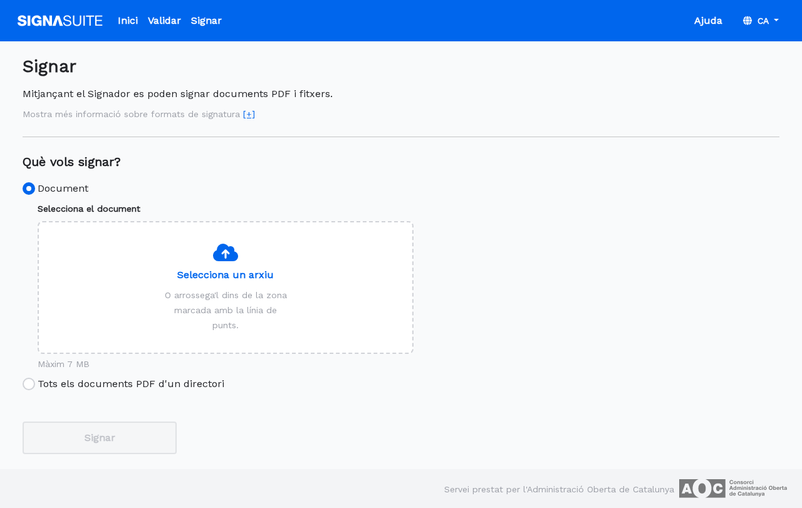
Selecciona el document (89, 209)
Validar (164, 20)
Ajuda (708, 20)
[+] (249, 114)
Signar (206, 20)
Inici (128, 20)
